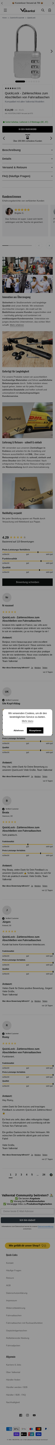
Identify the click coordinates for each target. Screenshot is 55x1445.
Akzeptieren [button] (35, 730)
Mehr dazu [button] (27, 721)
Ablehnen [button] (19, 730)
